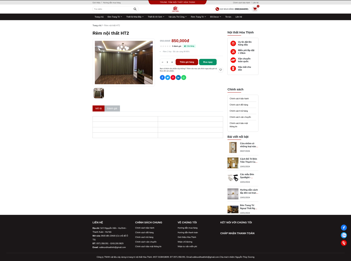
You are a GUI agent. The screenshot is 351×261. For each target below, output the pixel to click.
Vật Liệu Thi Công (176, 17)
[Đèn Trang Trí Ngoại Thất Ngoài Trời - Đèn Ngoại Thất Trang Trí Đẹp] (232, 209)
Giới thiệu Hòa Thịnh (187, 237)
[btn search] (135, 9)
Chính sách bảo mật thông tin (239, 125)
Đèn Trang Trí (114, 17)
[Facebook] (344, 227)
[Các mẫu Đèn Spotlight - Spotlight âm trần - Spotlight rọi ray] (232, 178)
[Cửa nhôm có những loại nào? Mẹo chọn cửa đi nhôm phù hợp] (232, 147)
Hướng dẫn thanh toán (188, 232)
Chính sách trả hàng (239, 111)
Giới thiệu (96, 3)
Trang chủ (99, 17)
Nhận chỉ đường (185, 242)
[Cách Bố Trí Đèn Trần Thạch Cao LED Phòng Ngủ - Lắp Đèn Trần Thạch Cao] (232, 162)
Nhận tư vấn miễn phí (187, 246)
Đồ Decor (214, 17)
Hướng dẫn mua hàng (112, 3)
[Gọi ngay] (344, 243)
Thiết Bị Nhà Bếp (133, 17)
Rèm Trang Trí (197, 17)
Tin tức (228, 17)
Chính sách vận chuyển (240, 117)
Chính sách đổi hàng (239, 105)
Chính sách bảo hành (241, 3)
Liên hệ (255, 3)
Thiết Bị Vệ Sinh (155, 17)
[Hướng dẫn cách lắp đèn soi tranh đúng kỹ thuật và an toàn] (232, 193)
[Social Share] (162, 77)
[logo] (175, 9)
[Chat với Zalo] (344, 235)
